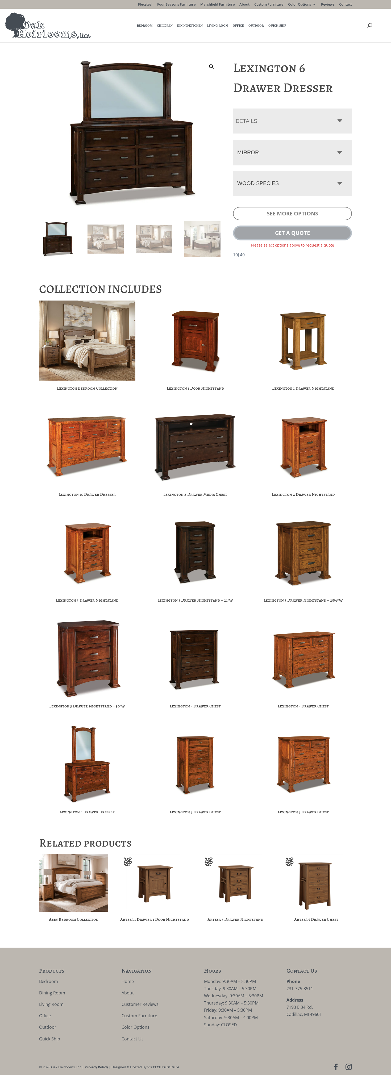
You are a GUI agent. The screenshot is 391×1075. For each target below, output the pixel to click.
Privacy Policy (96, 1067)
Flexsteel (145, 5)
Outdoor (256, 25)
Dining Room (52, 993)
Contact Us (133, 1039)
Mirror (248, 152)
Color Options (299, 5)
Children (165, 25)
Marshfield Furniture (217, 5)
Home (128, 981)
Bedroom (144, 25)
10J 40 (239, 255)
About (244, 5)
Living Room (217, 25)
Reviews (327, 5)
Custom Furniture (268, 5)
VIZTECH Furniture (163, 1067)
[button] (211, 67)
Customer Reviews (140, 1004)
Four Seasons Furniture (176, 5)
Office (238, 25)
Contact (345, 5)
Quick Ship (277, 25)
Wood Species (258, 183)
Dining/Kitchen (190, 25)
